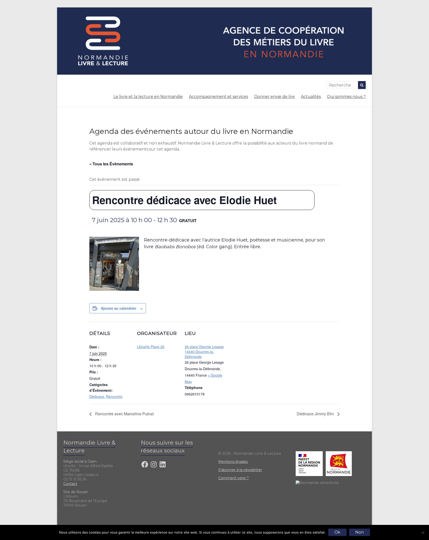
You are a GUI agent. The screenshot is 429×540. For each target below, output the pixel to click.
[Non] (422, 532)
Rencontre (114, 396)
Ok (337, 532)
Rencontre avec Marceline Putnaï (124, 414)
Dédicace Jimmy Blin (316, 414)
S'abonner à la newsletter (240, 470)
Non (359, 532)
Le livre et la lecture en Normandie (148, 96)
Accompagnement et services (218, 96)
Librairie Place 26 (150, 346)
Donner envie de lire (274, 96)
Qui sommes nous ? (346, 96)
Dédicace (96, 396)
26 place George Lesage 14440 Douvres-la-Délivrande (204, 351)
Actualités (311, 96)
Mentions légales (233, 461)
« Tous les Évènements (111, 164)
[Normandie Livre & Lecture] (214, 9)
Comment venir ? (233, 478)
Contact (70, 483)
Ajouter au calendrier (118, 308)
